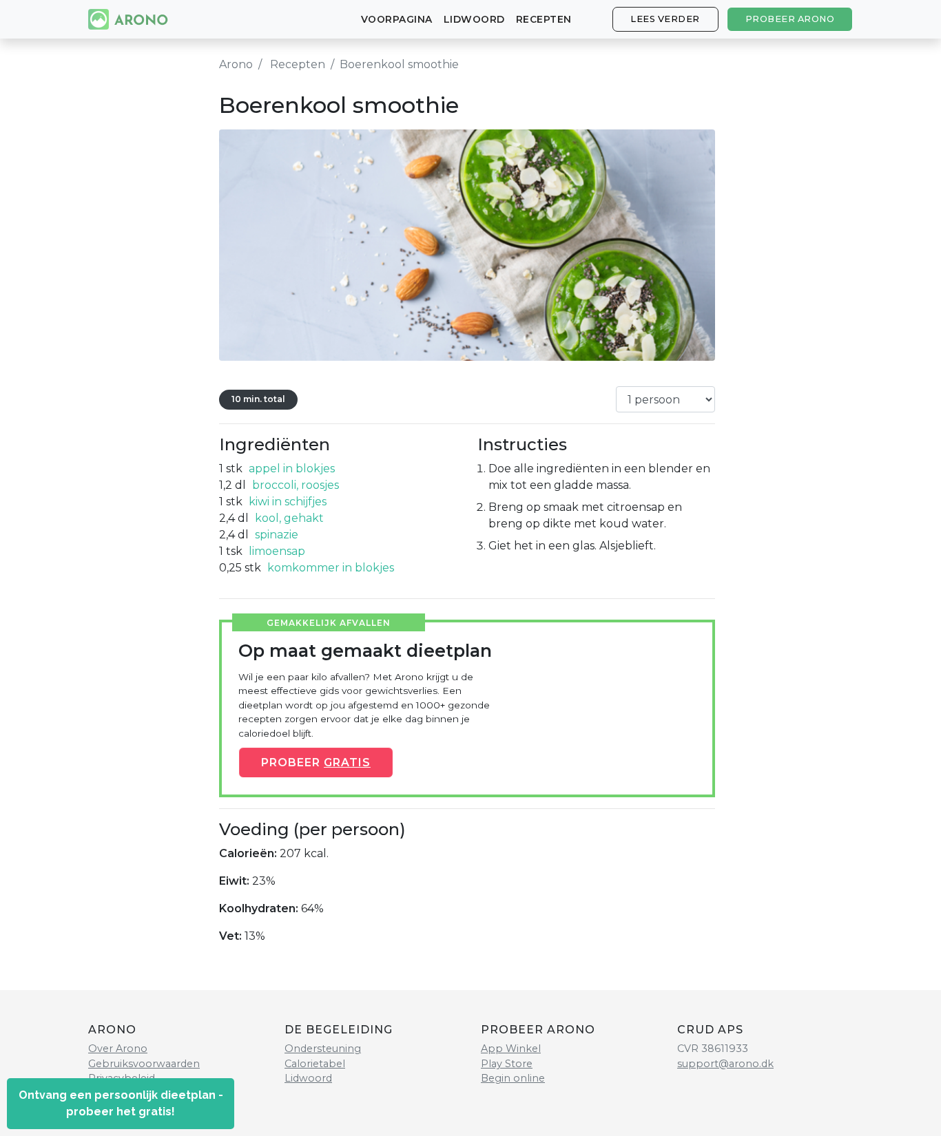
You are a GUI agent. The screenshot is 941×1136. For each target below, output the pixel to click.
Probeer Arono (790, 19)
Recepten (544, 19)
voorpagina (397, 19)
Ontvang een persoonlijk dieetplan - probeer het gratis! (121, 1103)
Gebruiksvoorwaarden (144, 1064)
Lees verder (665, 19)
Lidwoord (474, 19)
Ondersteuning (323, 1048)
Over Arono (117, 1048)
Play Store (506, 1064)
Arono (236, 64)
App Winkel (511, 1048)
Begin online (513, 1078)
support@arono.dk (725, 1064)
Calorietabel (315, 1064)
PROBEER (316, 762)
